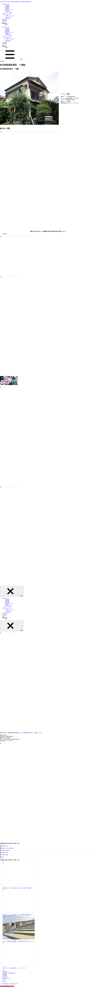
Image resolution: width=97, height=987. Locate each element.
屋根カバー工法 (9, 9)
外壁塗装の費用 (4, 852)
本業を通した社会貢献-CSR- (9, 973)
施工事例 (5, 20)
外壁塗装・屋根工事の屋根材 (7, 848)
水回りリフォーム (7, 13)
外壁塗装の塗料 (4, 846)
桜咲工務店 (6, 983)
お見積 (2, 857)
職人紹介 (5, 19)
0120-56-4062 (10, 740)
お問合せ (5, 981)
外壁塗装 (7, 5)
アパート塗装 (8, 12)
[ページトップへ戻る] (14, 986)
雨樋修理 (7, 11)
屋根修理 (7, 8)
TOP (4, 970)
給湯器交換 (8, 18)
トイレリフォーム (9, 16)
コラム (4, 980)
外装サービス (6, 4)
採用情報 (5, 974)
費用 (6, 24)
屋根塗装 (7, 6)
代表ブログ (5, 977)
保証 (4, 22)
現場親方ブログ (6, 978)
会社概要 (5, 971)
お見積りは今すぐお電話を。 (7, 986)
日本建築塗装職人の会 (27, 732)
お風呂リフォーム (9, 15)
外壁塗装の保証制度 (5, 850)
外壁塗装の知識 (4, 854)
